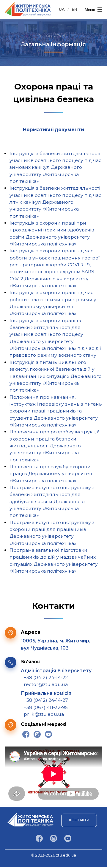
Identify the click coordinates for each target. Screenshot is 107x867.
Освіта (62, 35)
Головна (46, 35)
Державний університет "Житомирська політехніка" (28, 9)
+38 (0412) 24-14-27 (46, 700)
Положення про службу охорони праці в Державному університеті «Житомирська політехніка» (51, 473)
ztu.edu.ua (66, 855)
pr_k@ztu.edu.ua (44, 714)
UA (61, 9)
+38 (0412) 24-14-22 (46, 677)
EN (74, 9)
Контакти (79, 820)
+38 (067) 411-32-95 (46, 707)
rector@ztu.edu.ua (46, 684)
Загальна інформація (53, 44)
